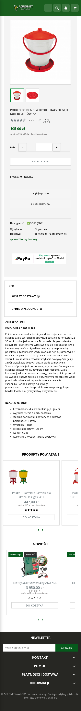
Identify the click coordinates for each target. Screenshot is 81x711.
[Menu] (48, 8)
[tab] (40, 287)
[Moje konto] (66, 8)
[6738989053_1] (32, 95)
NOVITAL (29, 177)
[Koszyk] (75, 8)
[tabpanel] (40, 383)
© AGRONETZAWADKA (14, 694)
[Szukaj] (57, 8)
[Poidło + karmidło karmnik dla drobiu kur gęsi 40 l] (31, 476)
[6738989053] (17, 95)
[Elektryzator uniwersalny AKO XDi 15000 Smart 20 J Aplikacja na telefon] (34, 566)
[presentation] (39, 529)
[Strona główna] (23, 8)
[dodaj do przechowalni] (34, 113)
